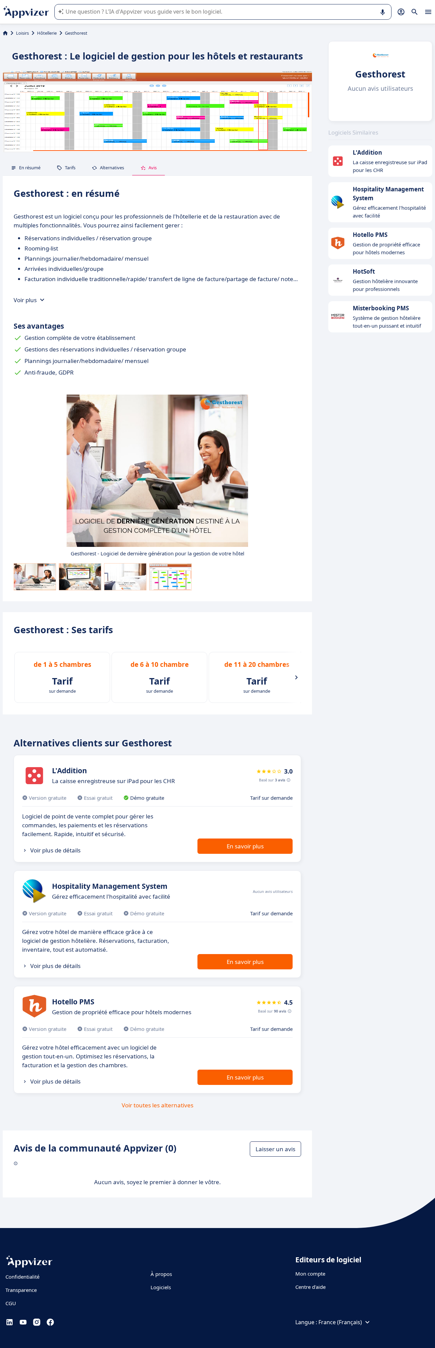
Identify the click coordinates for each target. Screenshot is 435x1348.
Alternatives (112, 168)
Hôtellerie (47, 33)
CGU (10, 1303)
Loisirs (22, 33)
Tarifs (70, 168)
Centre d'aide (310, 1286)
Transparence (21, 1289)
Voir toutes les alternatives (157, 1105)
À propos (161, 1274)
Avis (153, 168)
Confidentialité (22, 1276)
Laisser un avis (275, 1149)
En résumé (29, 168)
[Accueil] (5, 33)
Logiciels (161, 1287)
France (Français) (340, 1322)
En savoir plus (245, 846)
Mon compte (310, 1273)
